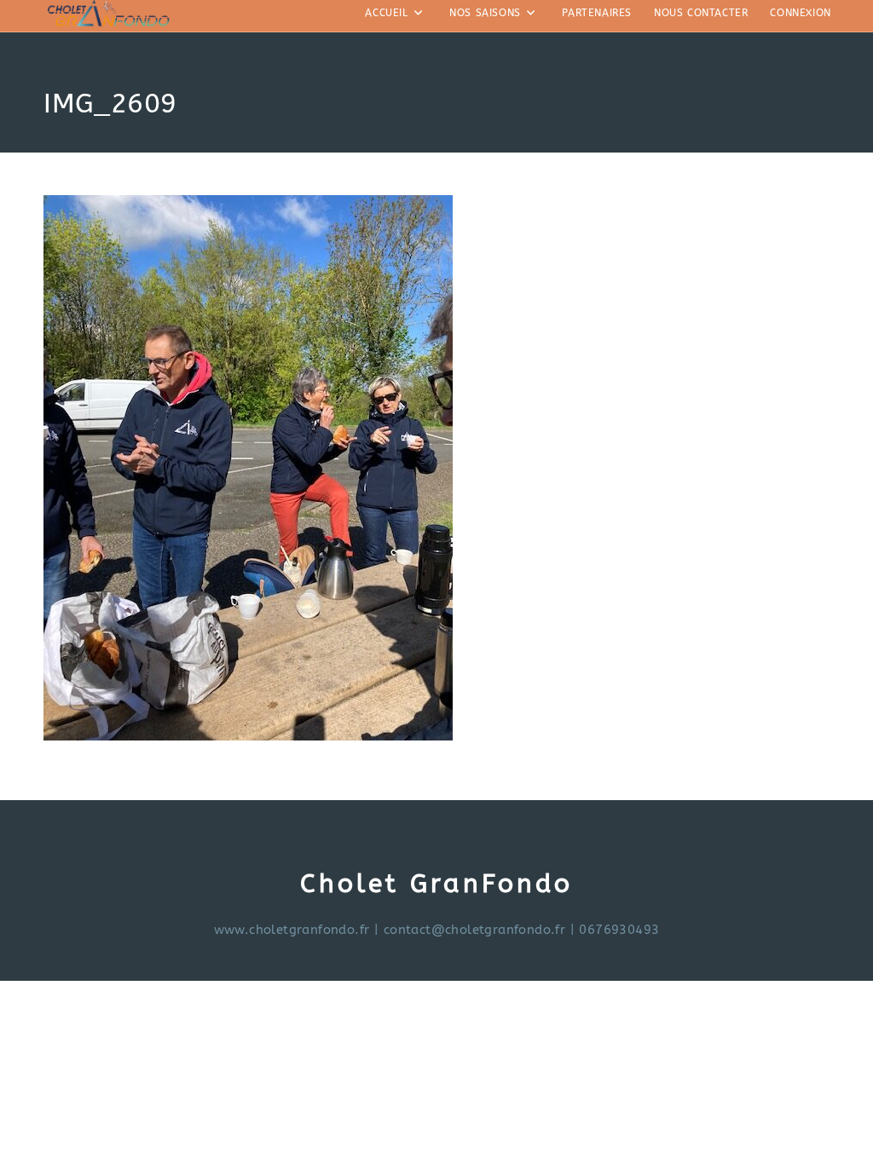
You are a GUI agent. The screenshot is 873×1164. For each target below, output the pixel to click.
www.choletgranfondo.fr (292, 929)
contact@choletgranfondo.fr (474, 929)
